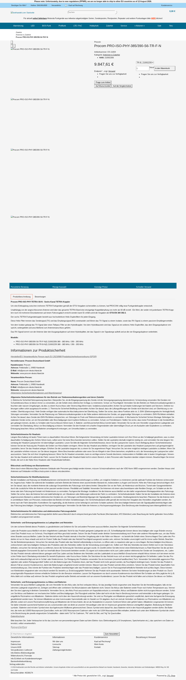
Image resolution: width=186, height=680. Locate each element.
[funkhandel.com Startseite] (22, 12)
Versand (111, 71)
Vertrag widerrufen (17, 664)
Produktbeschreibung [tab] (21, 297)
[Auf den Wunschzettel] (14, 46)
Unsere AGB (16, 647)
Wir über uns (58, 641)
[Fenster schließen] (12, 42)
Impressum (15, 641)
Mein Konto (99, 644)
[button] (167, 5)
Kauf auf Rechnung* (102, 641)
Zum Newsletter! (112, 634)
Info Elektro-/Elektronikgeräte (23, 653)
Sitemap (56, 647)
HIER (153, 18)
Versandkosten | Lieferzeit (21, 650)
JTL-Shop (171, 676)
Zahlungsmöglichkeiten (62, 650)
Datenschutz (16, 644)
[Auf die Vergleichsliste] (12, 46)
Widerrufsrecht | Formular (21, 656)
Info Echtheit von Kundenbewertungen (26, 658)
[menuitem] (18, 26)
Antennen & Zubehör (111, 55)
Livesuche (57, 644)
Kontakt (97, 647)
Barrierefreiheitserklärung (21, 661)
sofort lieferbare (40, 18)
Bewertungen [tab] (40, 297)
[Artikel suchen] (116, 12)
